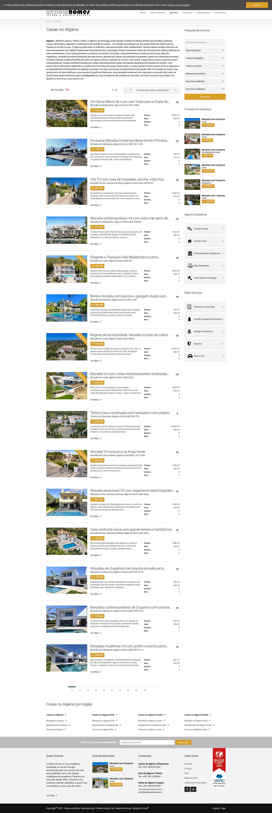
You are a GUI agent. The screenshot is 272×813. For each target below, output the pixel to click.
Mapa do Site (190, 778)
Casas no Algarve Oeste (196, 715)
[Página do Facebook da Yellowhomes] (187, 789)
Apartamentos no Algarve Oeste (198, 725)
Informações (203, 12)
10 (145, 690)
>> (131, 90)
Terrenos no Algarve (54, 730)
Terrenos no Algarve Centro (150, 730)
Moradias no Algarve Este (103, 721)
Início (143, 12)
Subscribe (183, 742)
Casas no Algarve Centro (150, 715)
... (154, 690)
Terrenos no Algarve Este (103, 730)
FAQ (186, 773)
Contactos (220, 12)
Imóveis (174, 12)
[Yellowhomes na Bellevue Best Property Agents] (219, 760)
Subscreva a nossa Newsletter (99, 742)
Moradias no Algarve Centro (150, 721)
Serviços (187, 12)
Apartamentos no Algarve (57, 725)
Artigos (188, 768)
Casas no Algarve (55, 715)
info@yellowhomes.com (150, 792)
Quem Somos (158, 12)
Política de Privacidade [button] (179, 5)
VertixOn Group (140, 808)
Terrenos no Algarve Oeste (195, 730)
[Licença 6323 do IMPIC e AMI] (219, 778)
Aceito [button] (257, 5)
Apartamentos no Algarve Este (105, 725)
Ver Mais (94, 127)
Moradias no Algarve (55, 721)
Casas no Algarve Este (103, 715)
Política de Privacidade (195, 782)
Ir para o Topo (219, 808)
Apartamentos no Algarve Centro (152, 725)
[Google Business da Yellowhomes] (193, 789)
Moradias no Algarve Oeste (196, 721)
